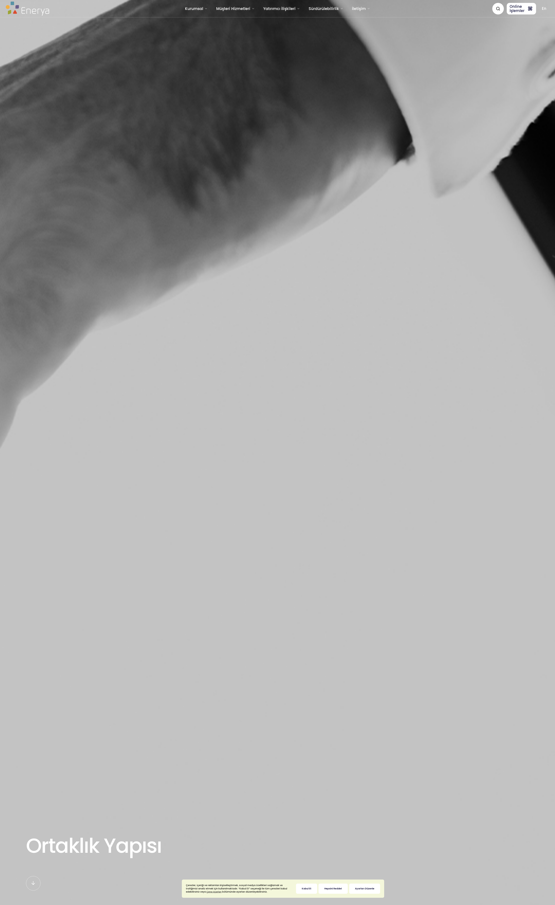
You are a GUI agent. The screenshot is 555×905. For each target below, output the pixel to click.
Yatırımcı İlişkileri (279, 8)
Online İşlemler (517, 8)
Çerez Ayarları (214, 892)
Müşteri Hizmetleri (233, 8)
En (544, 8)
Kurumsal (194, 8)
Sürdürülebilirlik (324, 8)
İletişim (359, 8)
